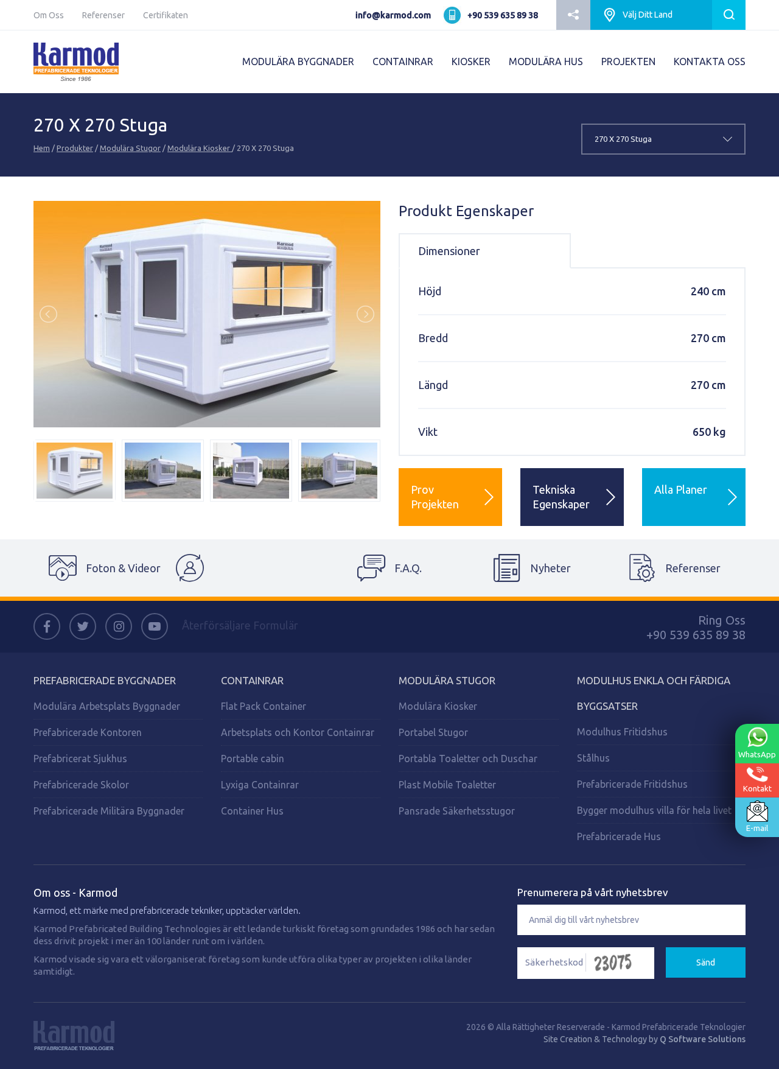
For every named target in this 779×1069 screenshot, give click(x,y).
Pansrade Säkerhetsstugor (457, 810)
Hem (41, 148)
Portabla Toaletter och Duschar (468, 758)
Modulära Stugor (130, 148)
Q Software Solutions (703, 1039)
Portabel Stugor (433, 732)
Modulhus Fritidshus (622, 731)
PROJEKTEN (628, 61)
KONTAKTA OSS (710, 61)
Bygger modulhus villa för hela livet (654, 810)
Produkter (75, 148)
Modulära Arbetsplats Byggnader (106, 706)
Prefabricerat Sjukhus (80, 758)
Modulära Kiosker (199, 148)
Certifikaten (165, 15)
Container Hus (252, 810)
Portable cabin (252, 758)
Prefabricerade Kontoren (87, 732)
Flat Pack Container (263, 706)
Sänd (705, 962)
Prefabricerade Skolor (81, 784)
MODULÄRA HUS (546, 61)
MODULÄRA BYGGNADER (298, 61)
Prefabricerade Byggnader (104, 680)
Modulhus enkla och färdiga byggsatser (653, 693)
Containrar (252, 680)
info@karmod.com (393, 15)
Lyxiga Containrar (260, 784)
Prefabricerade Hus (619, 836)
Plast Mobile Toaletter (447, 784)
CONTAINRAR (402, 61)
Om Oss (48, 15)
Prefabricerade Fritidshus (632, 784)
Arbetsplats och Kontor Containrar (297, 732)
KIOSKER (471, 61)
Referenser (103, 15)
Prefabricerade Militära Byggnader (108, 810)
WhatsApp (757, 754)
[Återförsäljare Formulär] (247, 568)
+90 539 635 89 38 (502, 15)
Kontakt (757, 788)
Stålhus (593, 757)
